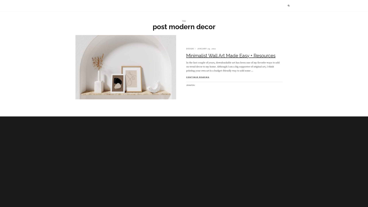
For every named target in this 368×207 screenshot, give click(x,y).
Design (190, 49)
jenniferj (190, 85)
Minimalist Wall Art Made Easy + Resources (230, 55)
